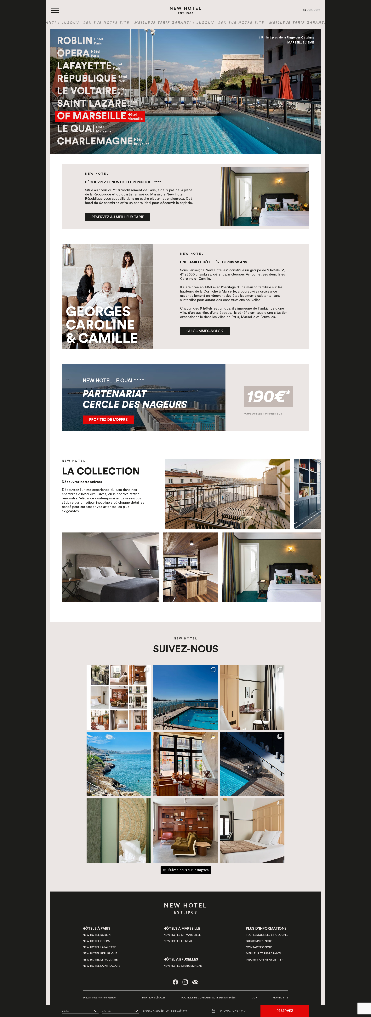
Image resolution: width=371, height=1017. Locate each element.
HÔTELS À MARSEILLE (181, 928)
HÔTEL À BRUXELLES (180, 959)
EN (311, 10)
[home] (185, 10)
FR (304, 10)
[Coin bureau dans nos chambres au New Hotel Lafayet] (252, 697)
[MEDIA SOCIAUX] (175, 982)
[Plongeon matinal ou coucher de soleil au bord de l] (252, 764)
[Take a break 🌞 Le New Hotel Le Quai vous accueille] (119, 830)
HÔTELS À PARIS (96, 928)
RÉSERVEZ (285, 1011)
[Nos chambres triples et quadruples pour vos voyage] (252, 830)
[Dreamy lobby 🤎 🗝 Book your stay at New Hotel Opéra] (185, 830)
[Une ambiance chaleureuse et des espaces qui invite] (119, 697)
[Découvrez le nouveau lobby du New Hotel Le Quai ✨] (185, 764)
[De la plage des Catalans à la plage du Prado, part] (119, 764)
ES (318, 10)
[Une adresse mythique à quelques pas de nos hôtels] (185, 697)
